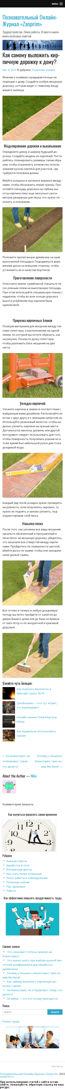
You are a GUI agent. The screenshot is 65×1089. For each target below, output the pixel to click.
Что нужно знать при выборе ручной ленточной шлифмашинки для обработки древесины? (32, 965)
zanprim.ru (7, 1076)
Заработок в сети (17, 865)
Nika (33, 775)
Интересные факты (19, 869)
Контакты (56, 1066)
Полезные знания (43, 70)
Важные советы (16, 861)
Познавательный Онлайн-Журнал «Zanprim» (29, 20)
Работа (11, 891)
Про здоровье (15, 886)
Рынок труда (10, 1021)
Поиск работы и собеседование (27, 878)
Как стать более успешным (24, 874)
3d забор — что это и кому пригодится (32, 998)
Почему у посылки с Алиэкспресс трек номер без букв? (48, 761)
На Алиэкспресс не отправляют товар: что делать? (16, 761)
